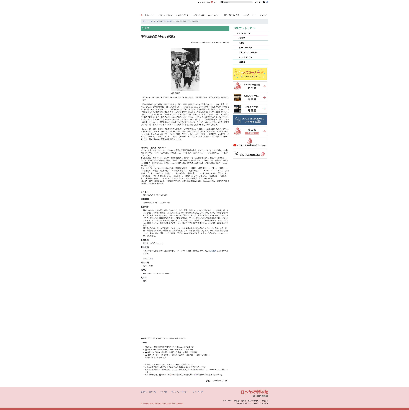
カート (215, 2)
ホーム (144, 21)
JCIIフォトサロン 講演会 (247, 52)
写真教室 (241, 62)
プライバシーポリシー (179, 392)
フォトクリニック (244, 57)
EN (260, 2)
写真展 (169, 21)
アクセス (207, 2)
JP (256, 2)
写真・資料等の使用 (231, 15)
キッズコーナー (249, 15)
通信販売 (213, 251)
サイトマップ (198, 392)
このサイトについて (148, 392)
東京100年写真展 (244, 48)
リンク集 (163, 392)
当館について (151, 15)
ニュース (201, 2)
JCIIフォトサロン (165, 15)
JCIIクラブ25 (199, 15)
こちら (150, 258)
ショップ (263, 15)
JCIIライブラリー (183, 15)
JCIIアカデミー (214, 15)
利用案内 (241, 38)
